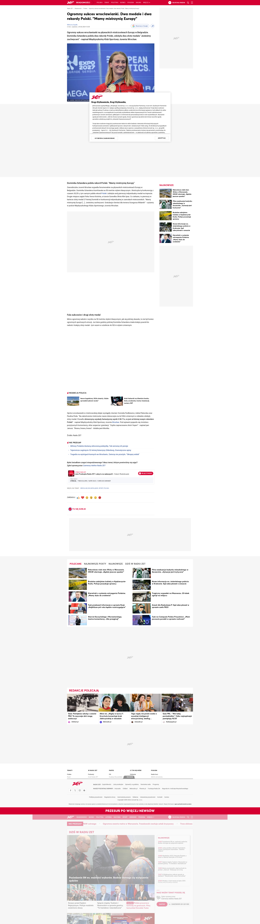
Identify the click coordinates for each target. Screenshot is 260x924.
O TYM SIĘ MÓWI (135, 770)
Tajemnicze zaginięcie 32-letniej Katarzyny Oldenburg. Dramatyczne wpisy (100, 450)
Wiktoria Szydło (72, 25)
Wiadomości (83, 3)
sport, (101, 488)
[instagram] (80, 790)
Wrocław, (84, 488)
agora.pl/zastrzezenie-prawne (183, 804)
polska (106, 488)
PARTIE (111, 770)
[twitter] (75, 790)
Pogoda (130, 2)
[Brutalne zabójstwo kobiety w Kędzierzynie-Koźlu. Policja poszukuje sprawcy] (165, 216)
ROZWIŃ (130, 777)
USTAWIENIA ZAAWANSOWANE (105, 138)
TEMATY (70, 770)
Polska (99, 2)
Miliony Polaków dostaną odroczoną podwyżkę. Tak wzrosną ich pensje (99, 446)
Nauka (138, 2)
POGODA (154, 770)
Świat (107, 2)
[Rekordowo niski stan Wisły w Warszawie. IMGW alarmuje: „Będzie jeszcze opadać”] (165, 193)
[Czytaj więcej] (73, 401)
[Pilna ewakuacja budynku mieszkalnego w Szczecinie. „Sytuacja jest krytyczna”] (165, 205)
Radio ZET (70, 8)
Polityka (114, 2)
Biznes (122, 2)
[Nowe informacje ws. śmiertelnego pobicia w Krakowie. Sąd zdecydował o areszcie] (165, 227)
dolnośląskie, (93, 488)
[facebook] (71, 790)
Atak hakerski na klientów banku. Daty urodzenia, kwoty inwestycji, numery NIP (136, 401)
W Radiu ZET (92, 770)
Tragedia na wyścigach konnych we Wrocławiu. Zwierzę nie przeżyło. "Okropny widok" (104, 455)
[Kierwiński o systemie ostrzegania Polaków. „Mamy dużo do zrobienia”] (165, 239)
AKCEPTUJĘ (162, 138)
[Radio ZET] (70, 3)
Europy (130, 183)
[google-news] (84, 790)
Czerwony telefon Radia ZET (94, 466)
